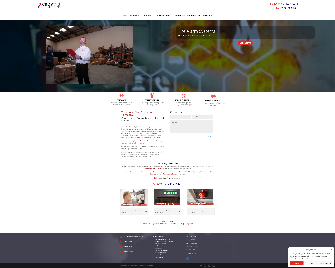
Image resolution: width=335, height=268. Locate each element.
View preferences (325, 263)
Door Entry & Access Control (163, 239)
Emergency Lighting (160, 243)
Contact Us (206, 15)
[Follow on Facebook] (187, 258)
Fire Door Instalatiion (160, 253)
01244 (168, 183)
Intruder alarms (179, 15)
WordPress (150, 265)
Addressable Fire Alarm (171, 174)
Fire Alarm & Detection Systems (164, 241)
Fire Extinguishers (146, 15)
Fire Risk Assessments (163, 15)
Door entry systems (193, 15)
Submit (208, 136)
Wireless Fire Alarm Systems (189, 172)
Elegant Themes (133, 265)
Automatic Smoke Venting (162, 250)
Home (125, 15)
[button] (331, 250)
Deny (311, 263)
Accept (297, 263)
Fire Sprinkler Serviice (160, 255)
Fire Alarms (133, 15)
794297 (177, 183)
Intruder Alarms (159, 257)
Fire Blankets (158, 248)
